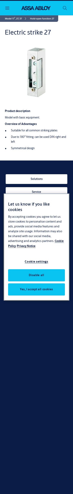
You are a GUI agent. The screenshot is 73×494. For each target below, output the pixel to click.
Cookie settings (36, 261)
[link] (16, 19)
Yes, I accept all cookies (36, 289)
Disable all (36, 275)
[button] (42, 18)
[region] (36, 247)
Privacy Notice (26, 246)
